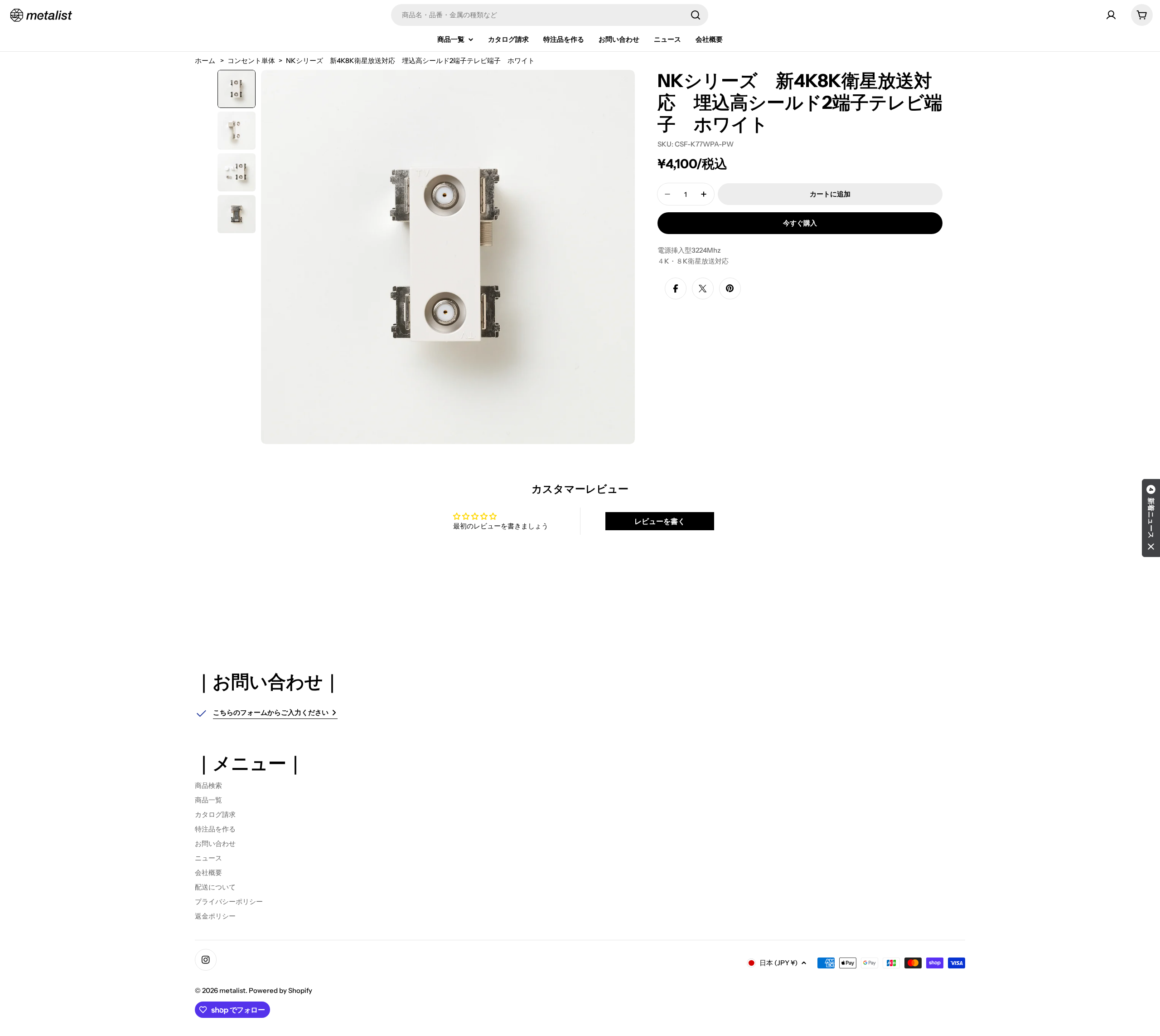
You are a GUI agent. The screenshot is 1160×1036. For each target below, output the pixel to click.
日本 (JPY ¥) (778, 962)
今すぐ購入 (800, 223)
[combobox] (549, 15)
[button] (1151, 518)
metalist (232, 990)
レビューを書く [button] (659, 521)
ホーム (205, 60)
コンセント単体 (251, 60)
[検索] (695, 15)
